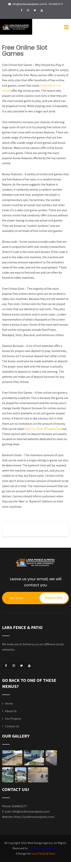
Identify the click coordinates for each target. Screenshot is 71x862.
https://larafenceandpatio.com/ (34, 817)
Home (9, 704)
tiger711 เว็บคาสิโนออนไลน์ (43, 429)
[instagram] (28, 10)
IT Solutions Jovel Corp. (43, 848)
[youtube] (42, 10)
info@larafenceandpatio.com (31, 812)
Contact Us (12, 726)
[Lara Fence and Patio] (15, 27)
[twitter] (35, 10)
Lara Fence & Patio (43, 854)
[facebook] (21, 10)
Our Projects (13, 719)
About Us (11, 711)
